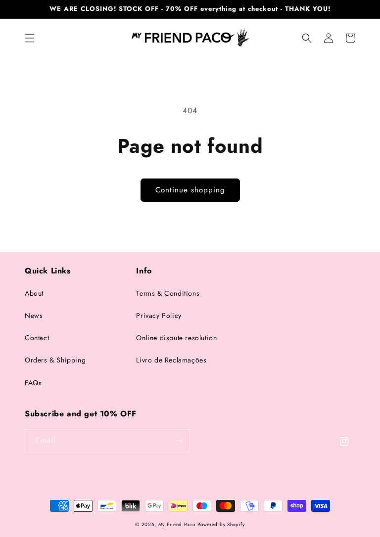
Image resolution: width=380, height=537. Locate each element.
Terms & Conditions (167, 293)
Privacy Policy (158, 315)
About (34, 293)
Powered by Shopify (221, 524)
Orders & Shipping (55, 360)
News (34, 315)
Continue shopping (190, 189)
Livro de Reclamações (171, 360)
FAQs (33, 383)
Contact (37, 338)
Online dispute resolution (176, 338)
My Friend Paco (176, 524)
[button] (30, 38)
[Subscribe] (179, 440)
